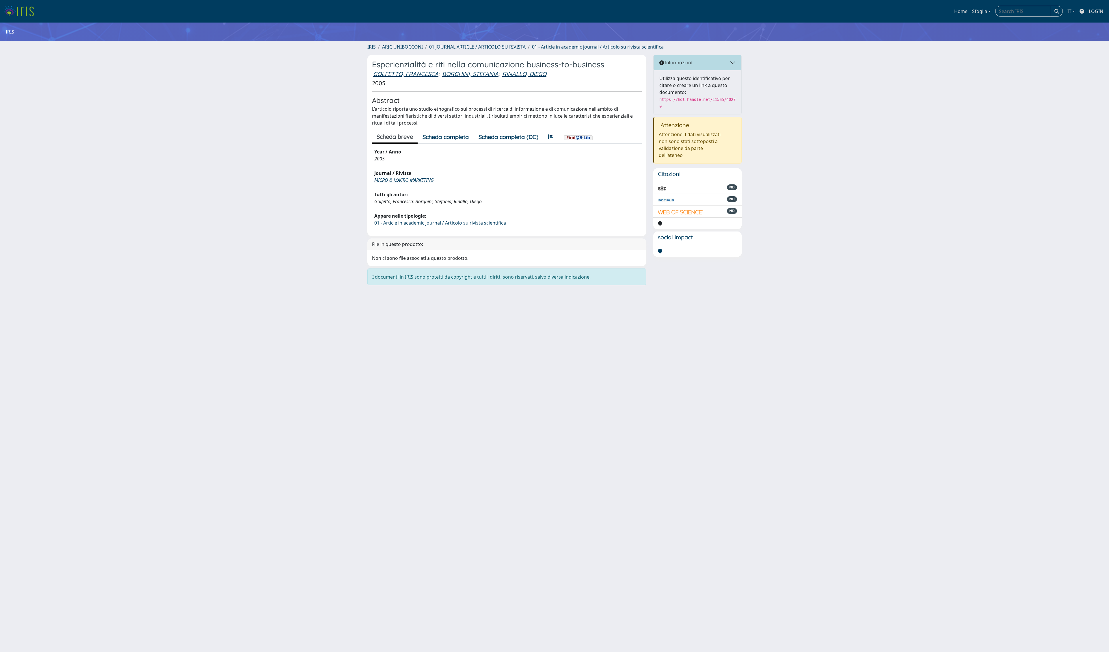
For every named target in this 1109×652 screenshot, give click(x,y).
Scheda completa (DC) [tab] (508, 136)
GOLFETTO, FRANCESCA (405, 73)
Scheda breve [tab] (395, 136)
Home (960, 11)
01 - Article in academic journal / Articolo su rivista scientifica (598, 47)
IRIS (371, 47)
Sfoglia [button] (979, 11)
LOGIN (1096, 11)
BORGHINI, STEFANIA (470, 73)
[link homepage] (20, 11)
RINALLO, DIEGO (524, 73)
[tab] (551, 137)
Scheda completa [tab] (446, 136)
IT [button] (1069, 11)
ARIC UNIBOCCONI (402, 47)
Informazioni (678, 62)
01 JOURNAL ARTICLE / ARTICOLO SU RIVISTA (477, 47)
